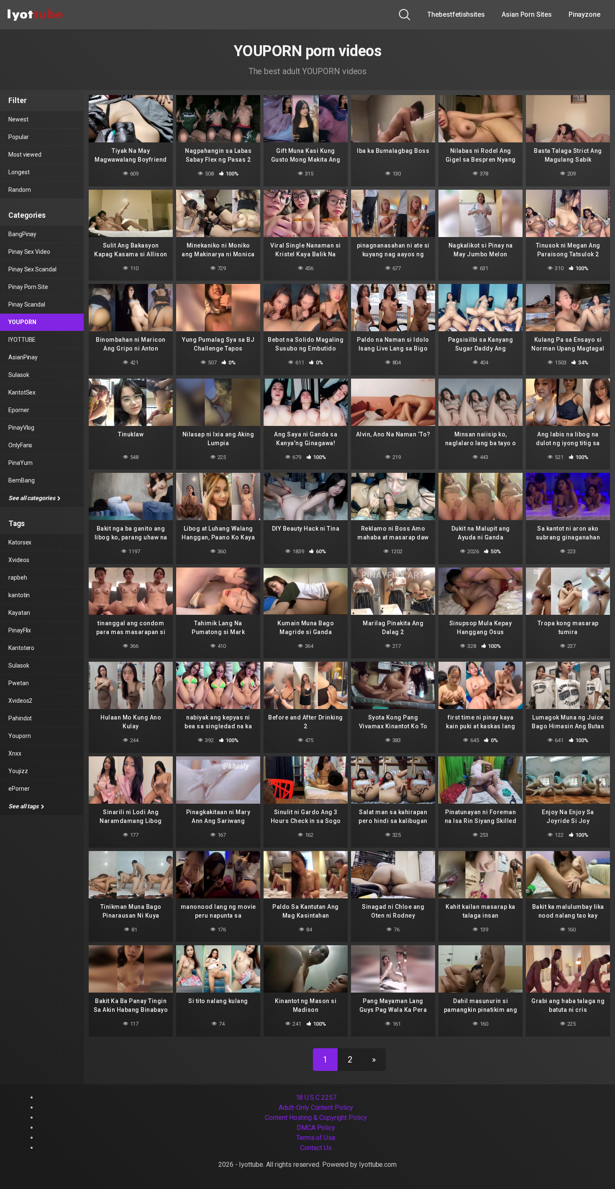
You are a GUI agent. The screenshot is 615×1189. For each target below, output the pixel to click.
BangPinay (22, 234)
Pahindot (20, 718)
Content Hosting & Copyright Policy (315, 1118)
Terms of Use (316, 1138)
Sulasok (18, 374)
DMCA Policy (316, 1128)
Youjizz (18, 771)
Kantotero (21, 648)
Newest (18, 119)
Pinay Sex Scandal (32, 269)
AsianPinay (23, 357)
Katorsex (19, 542)
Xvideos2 (20, 700)
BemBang (21, 480)
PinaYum (20, 462)
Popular (18, 137)
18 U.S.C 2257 (316, 1097)
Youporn (19, 735)
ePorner (18, 788)
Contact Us (315, 1148)
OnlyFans (20, 445)
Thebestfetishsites (456, 14)
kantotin (19, 595)
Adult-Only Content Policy (316, 1108)
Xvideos (18, 560)
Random (19, 189)
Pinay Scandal (26, 304)
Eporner (18, 410)
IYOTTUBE (22, 339)
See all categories (32, 498)
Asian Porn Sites (527, 14)
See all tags (24, 806)
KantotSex (22, 392)
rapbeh (17, 577)
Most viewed (24, 154)
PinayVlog (21, 427)
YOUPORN (22, 322)
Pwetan (18, 683)
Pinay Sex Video (29, 251)
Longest (18, 172)
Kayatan (19, 612)
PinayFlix (19, 630)
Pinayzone (584, 14)
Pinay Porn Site (28, 287)
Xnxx (14, 753)
